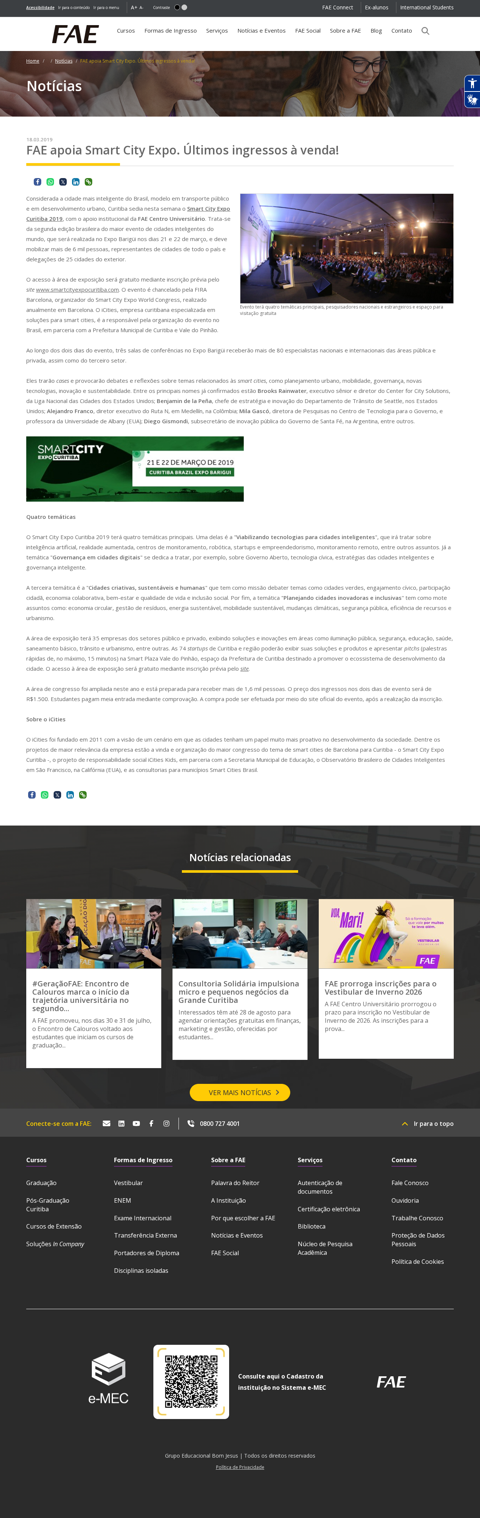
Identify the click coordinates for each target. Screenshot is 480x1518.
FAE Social (308, 30)
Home (32, 61)
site (244, 668)
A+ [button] (134, 7)
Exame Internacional (142, 1218)
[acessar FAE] (391, 1382)
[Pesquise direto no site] (423, 31)
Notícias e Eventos (261, 30)
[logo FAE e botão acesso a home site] (26, 21)
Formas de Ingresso (170, 30)
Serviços (217, 30)
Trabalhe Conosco (417, 1218)
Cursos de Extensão (54, 1226)
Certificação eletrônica (329, 1209)
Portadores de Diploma (146, 1253)
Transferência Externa (145, 1235)
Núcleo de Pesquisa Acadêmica (325, 1248)
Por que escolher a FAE (243, 1218)
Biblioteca (312, 1226)
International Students (427, 7)
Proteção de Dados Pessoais (418, 1239)
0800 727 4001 (220, 1123)
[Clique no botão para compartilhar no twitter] (63, 182)
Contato (402, 30)
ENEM (122, 1200)
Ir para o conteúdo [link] (74, 7)
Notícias (63, 61)
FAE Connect (337, 7)
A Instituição (228, 1200)
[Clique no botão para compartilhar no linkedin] (76, 182)
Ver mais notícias (240, 1092)
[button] (177, 7)
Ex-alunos (376, 7)
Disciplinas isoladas (141, 1270)
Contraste (161, 7)
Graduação (41, 1183)
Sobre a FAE (345, 30)
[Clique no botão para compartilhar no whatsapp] (50, 182)
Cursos (126, 30)
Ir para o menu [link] (106, 7)
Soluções (55, 1244)
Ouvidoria (405, 1200)
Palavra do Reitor (235, 1183)
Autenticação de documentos (320, 1187)
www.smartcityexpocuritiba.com (77, 289)
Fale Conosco (410, 1183)
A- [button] (142, 7)
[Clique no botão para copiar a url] (88, 182)
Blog (376, 30)
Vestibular (128, 1183)
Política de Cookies (418, 1261)
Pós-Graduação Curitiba (47, 1204)
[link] (40, 7)
